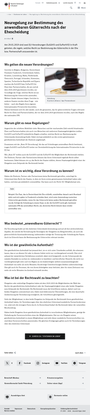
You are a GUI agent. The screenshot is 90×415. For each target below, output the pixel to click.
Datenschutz (31, 409)
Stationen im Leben (20, 14)
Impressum (18, 409)
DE (85, 3)
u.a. (30, 160)
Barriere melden (9, 411)
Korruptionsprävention (48, 409)
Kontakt (7, 409)
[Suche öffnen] (70, 7)
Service (8, 14)
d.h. (41, 206)
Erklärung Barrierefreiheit (69, 409)
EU (30, 44)
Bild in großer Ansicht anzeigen (65, 82)
